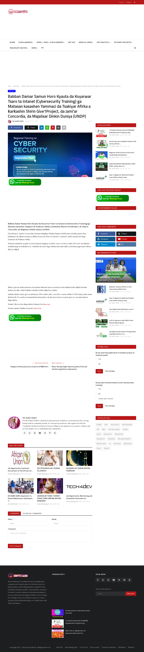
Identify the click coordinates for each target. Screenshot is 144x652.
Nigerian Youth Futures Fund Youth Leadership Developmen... (121, 153)
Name (10, 519)
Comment (12, 529)
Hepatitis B (119, 434)
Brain (99, 434)
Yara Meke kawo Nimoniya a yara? (121, 309)
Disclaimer (122, 647)
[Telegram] (119, 580)
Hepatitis (111, 439)
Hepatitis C (101, 439)
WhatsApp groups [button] (18, 48)
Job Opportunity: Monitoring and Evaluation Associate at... (79, 497)
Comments (14, 513)
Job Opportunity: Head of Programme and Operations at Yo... (122, 332)
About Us (59, 647)
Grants (125, 429)
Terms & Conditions (109, 647)
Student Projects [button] (122, 42)
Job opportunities (124, 439)
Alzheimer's (128, 444)
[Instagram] (108, 580)
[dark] (135, 2)
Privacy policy (95, 647)
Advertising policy (71, 647)
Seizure (106, 448)
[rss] (129, 580)
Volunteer (131, 647)
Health (99, 425)
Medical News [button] (85, 42)
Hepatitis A (108, 434)
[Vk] (124, 580)
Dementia (117, 444)
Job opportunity (114, 429)
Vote (99, 371)
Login (121, 2)
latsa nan (46, 304)
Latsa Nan (37, 308)
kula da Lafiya (101, 444)
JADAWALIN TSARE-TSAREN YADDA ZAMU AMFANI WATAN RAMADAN (49, 498)
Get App (71, 42)
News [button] (34, 48)
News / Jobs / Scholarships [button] (50, 42)
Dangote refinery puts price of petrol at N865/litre (29, 366)
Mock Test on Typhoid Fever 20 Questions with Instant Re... (75, 632)
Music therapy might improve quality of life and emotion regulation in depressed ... (69, 367)
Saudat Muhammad (14, 474)
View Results (110, 371)
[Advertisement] (95, 22)
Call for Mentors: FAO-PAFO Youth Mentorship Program (121, 321)
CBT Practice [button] (103, 42)
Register (129, 2)
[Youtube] (113, 580)
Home (12, 42)
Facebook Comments (32, 513)
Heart (99, 448)
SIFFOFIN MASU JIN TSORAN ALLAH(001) (48, 469)
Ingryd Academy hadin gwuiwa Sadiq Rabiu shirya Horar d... (122, 164)
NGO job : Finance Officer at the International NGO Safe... (120, 288)
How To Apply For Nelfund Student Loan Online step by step (121, 176)
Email (54, 519)
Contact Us (84, 647)
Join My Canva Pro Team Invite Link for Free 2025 (77, 611)
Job (98, 429)
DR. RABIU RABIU (18, 121)
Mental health (127, 425)
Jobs (106, 425)
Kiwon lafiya (115, 425)
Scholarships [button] (25, 42)
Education (16, 86)
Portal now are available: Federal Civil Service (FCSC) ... (122, 142)
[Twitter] (103, 580)
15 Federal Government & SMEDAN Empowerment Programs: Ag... (121, 131)
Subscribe (130, 594)
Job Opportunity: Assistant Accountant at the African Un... (20, 469)
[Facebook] (98, 580)
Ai (110, 444)
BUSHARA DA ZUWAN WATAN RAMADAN (78, 469)
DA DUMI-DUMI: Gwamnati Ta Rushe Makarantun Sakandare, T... (20, 498)
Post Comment (15, 546)
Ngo (103, 429)
